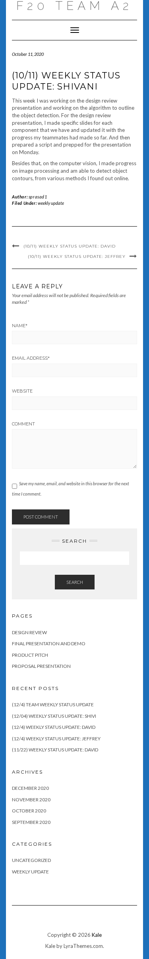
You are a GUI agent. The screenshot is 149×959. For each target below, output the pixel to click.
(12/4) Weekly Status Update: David (53, 727)
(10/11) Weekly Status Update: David (69, 246)
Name (19, 325)
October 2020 (29, 811)
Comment (23, 424)
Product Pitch (30, 655)
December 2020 (30, 788)
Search (74, 582)
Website (22, 391)
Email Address (31, 358)
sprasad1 (38, 196)
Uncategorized (31, 860)
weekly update (51, 203)
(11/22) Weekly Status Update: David (55, 750)
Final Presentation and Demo (48, 643)
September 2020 (31, 822)
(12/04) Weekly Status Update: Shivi (54, 716)
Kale (97, 935)
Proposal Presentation (41, 666)
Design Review (29, 632)
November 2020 (31, 800)
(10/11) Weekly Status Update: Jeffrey (77, 256)
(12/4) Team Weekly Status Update (53, 704)
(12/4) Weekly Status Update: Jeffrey (56, 739)
